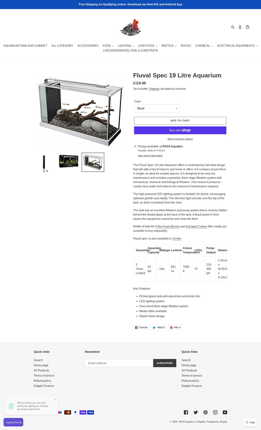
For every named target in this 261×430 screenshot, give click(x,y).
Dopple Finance (44, 385)
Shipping (154, 88)
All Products (41, 370)
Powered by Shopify (217, 421)
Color (137, 101)
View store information (150, 155)
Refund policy (42, 380)
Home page (41, 365)
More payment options (180, 138)
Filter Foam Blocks (167, 226)
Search (38, 360)
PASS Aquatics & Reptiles (193, 421)
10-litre (177, 238)
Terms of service (44, 375)
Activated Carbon (196, 226)
